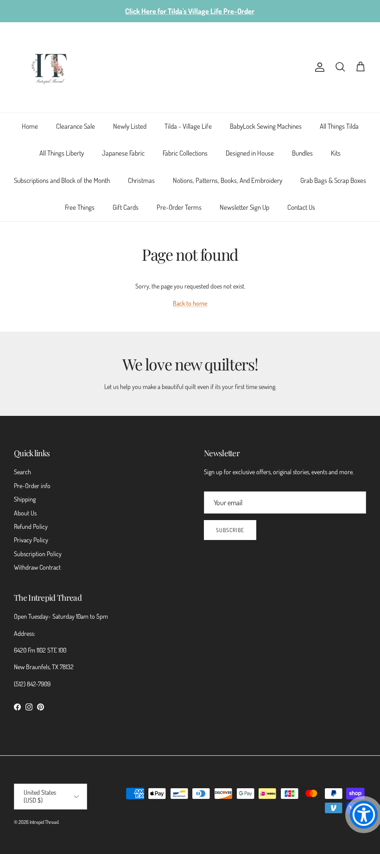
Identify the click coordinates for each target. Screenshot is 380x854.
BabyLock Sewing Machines (266, 126)
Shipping (25, 499)
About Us (25, 513)
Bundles (302, 153)
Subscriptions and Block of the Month (62, 180)
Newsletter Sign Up (244, 207)
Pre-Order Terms (179, 207)
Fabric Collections (185, 153)
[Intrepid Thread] (50, 67)
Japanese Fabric (123, 153)
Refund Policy (31, 526)
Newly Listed (129, 126)
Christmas (141, 180)
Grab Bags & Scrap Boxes (333, 180)
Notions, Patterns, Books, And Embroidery (227, 180)
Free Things (80, 207)
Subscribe (230, 530)
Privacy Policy (31, 540)
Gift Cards (126, 207)
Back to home (190, 303)
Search (22, 472)
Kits (336, 153)
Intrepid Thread (44, 822)
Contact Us (301, 207)
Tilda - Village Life (188, 126)
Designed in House (250, 153)
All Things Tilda (339, 126)
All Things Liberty (61, 153)
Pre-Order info (32, 486)
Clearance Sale (75, 126)
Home (30, 126)
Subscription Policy (38, 554)
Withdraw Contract (37, 567)
